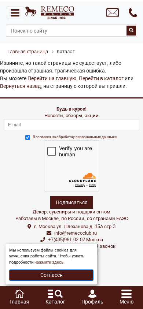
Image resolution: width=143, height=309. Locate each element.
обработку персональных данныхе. (87, 136)
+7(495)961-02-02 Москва (75, 239)
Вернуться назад (20, 86)
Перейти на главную (51, 78)
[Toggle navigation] (15, 12)
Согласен (51, 275)
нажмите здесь (48, 262)
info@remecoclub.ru (75, 233)
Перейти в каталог (101, 78)
